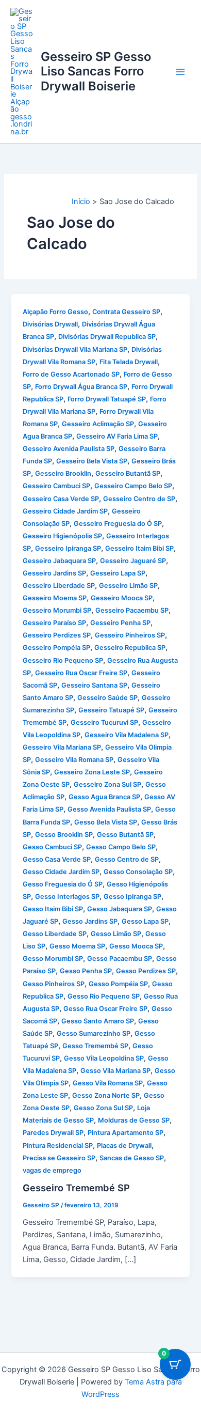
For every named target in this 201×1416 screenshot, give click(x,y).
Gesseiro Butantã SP (127, 473)
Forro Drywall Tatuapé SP (107, 399)
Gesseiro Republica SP (129, 647)
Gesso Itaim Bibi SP (53, 909)
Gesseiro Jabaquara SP (59, 561)
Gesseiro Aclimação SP (98, 424)
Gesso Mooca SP (136, 946)
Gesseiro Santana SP (94, 685)
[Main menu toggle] (180, 71)
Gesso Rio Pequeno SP (104, 996)
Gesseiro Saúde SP (107, 698)
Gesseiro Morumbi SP (57, 610)
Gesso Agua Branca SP (104, 797)
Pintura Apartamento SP (125, 1133)
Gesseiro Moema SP (55, 598)
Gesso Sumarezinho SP (93, 1033)
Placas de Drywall (124, 1145)
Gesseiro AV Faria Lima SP (117, 436)
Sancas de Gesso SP (131, 1158)
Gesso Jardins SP (90, 921)
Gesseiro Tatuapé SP (111, 710)
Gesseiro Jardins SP (54, 573)
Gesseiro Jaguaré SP (133, 561)
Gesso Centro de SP (127, 859)
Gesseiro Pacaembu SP (132, 610)
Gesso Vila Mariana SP (115, 1071)
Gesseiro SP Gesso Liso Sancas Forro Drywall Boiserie (96, 71)
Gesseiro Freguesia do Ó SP (118, 523)
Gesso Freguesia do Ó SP (63, 884)
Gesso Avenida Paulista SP (109, 809)
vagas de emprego (52, 1170)
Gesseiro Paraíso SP (54, 623)
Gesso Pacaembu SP (119, 958)
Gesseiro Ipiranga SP (68, 548)
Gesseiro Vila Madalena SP (127, 735)
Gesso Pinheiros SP (54, 984)
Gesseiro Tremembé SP (76, 1187)
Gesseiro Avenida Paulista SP (68, 449)
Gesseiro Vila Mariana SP (62, 747)
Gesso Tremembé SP (95, 1046)
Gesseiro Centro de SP (139, 499)
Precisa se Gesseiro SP (59, 1158)
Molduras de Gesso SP (134, 1120)
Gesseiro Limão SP (128, 585)
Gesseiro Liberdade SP (59, 585)
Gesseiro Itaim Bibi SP (139, 548)
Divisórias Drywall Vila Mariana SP (75, 349)
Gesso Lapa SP (145, 921)
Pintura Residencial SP (58, 1145)
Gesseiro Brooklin (63, 473)
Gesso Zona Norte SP (106, 1095)
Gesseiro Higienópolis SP (62, 536)
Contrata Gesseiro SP (126, 312)
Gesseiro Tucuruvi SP (104, 722)
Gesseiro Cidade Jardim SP (65, 511)
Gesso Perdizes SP (146, 971)
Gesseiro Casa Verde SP (61, 499)
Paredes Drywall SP (53, 1133)
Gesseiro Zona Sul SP (107, 784)
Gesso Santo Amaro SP (97, 1021)
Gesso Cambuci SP (52, 847)
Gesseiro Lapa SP (117, 573)
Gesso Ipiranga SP (132, 896)
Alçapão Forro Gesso (55, 312)
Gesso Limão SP (116, 934)
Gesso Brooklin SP (64, 834)
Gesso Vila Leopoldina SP (104, 1058)
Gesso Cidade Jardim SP (61, 872)
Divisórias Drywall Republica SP (107, 336)
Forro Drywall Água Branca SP (81, 387)
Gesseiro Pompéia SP (56, 647)
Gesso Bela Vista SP (105, 822)
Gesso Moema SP (77, 946)
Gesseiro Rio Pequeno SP (63, 660)
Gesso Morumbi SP (53, 958)
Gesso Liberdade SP (55, 934)
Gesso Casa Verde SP (57, 859)
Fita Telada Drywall (128, 362)
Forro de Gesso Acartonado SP (71, 374)
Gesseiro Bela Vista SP (91, 461)
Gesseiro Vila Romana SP (74, 760)
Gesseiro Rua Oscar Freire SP (81, 673)
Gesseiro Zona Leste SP (92, 772)
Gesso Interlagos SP (67, 896)
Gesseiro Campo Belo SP (133, 486)
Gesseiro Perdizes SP (57, 635)
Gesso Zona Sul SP (103, 1108)
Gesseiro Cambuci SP (56, 486)
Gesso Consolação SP (138, 872)
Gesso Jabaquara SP (119, 909)
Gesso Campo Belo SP (121, 847)
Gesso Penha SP (86, 971)
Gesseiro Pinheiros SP (130, 635)
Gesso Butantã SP (125, 834)
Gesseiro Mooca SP (122, 598)
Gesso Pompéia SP (118, 984)
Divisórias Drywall (50, 324)
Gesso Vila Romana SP (108, 1083)
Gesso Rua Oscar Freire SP (105, 1009)
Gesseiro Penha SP (120, 623)
